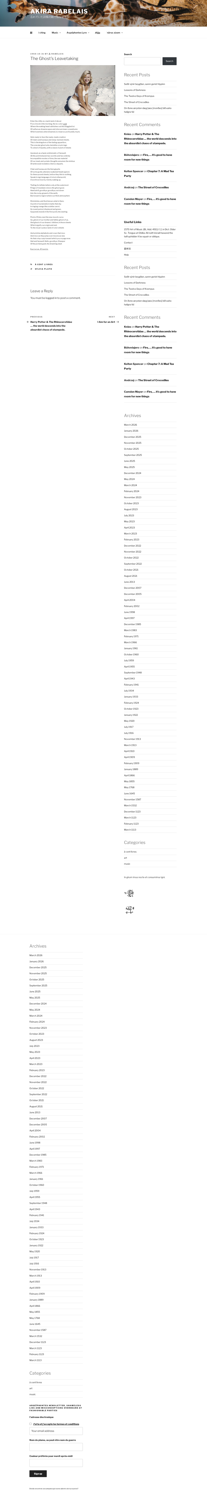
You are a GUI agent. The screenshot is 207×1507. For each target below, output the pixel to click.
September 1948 (133, 672)
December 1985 (132, 624)
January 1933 (131, 696)
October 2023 (131, 503)
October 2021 (131, 569)
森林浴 (127, 248)
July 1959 (129, 660)
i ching (42, 32)
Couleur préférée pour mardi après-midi (51, 1456)
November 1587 (132, 799)
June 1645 (129, 793)
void (65, 124)
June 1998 (129, 612)
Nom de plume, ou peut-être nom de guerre (52, 1440)
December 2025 (132, 436)
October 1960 (131, 654)
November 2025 (132, 442)
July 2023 (129, 515)
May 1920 (129, 720)
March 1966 (130, 642)
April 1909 (129, 757)
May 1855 (129, 781)
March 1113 (130, 829)
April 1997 (129, 618)
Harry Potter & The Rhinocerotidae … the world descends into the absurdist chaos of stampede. (150, 139)
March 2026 (130, 424)
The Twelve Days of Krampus (139, 96)
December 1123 (132, 811)
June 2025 (129, 461)
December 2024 (132, 473)
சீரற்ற (97, 32)
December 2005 (133, 594)
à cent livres (44, 264)
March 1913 (130, 745)
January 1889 (131, 769)
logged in (51, 298)
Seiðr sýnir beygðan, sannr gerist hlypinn (144, 84)
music (127, 863)
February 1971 (131, 636)
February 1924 (131, 702)
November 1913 (132, 739)
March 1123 (130, 817)
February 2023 (131, 539)
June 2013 (129, 581)
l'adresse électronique (41, 1417)
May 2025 (129, 467)
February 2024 (131, 491)
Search (128, 54)
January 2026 (131, 430)
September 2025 (133, 455)
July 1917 (128, 726)
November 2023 (132, 497)
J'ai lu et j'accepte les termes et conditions (56, 1424)
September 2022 (133, 563)
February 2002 (131, 606)
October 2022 (131, 557)
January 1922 (131, 714)
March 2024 (130, 485)
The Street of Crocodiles (136, 102)
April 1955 (129, 666)
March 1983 (130, 630)
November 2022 (132, 551)
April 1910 (129, 751)
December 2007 (132, 587)
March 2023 (130, 533)
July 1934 (129, 690)
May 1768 (129, 787)
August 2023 (131, 509)
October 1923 (131, 708)
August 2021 (130, 575)
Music (55, 32)
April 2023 (129, 527)
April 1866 (129, 775)
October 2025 (131, 448)
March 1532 (130, 805)
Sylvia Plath (39, 249)
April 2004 (129, 600)
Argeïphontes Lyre (77, 32)
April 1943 (129, 678)
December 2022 (132, 545)
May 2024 (129, 479)
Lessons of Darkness (135, 90)
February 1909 (131, 763)
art (125, 857)
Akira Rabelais (59, 11)
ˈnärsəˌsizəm (113, 32)
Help (126, 254)
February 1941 (131, 684)
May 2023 (129, 521)
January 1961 (131, 648)
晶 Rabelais (56, 54)
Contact (128, 242)
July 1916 (129, 733)
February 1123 (131, 823)
